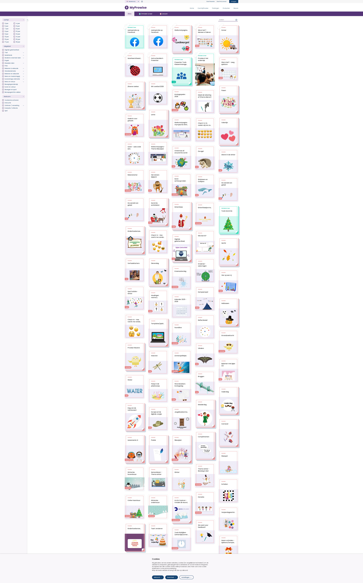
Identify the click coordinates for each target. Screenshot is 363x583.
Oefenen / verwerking (12, 105)
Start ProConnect (221, 1)
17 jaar (7, 42)
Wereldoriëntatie (10, 71)
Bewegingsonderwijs (11, 84)
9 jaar (6, 31)
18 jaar (18, 42)
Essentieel (170, 577)
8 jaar (18, 29)
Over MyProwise (203, 8)
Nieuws (236, 8)
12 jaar (18, 34)
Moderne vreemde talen (13, 58)
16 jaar (18, 39)
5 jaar (6, 26)
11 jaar (6, 34)
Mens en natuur (10, 82)
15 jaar (7, 39)
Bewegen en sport (11, 89)
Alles (129, 14)
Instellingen (185, 577)
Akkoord (157, 577)
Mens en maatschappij (12, 76)
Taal (6, 52)
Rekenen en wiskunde (12, 74)
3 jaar (6, 23)
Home (192, 8)
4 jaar (18, 23)
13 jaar (7, 37)
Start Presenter (210, 1)
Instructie (8, 103)
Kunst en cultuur (10, 87)
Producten (226, 8)
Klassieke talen (9, 63)
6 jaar (18, 26)
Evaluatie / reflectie (11, 108)
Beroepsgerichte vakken (13, 92)
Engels (7, 60)
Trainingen (215, 8)
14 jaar (18, 37)
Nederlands (8, 55)
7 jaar (6, 29)
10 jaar (18, 31)
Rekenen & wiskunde (11, 68)
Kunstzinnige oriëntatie (12, 79)
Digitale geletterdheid (12, 50)
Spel (6, 111)
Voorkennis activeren (12, 100)
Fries (6, 66)
